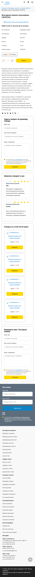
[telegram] (25, 2)
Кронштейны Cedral (8, 472)
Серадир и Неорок (8, 491)
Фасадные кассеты (8, 443)
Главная (4, 8)
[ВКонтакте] (5, 113)
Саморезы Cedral (7, 468)
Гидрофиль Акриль (8, 481)
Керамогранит (7, 449)
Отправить (15, 167)
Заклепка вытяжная (8, 519)
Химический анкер (8, 516)
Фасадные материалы (9, 430)
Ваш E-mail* (6, 398)
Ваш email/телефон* (10, 132)
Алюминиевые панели (9, 446)
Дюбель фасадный (8, 513)
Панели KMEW (25, 8)
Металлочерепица (8, 529)
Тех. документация (8, 497)
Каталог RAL (6, 456)
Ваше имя (5, 390)
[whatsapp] (22, 2)
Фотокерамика (7, 487)
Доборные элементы (9, 433)
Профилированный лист (10, 440)
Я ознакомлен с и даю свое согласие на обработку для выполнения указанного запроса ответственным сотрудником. (18, 419)
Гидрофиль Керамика (9, 484)
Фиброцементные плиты (10, 436)
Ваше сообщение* (9, 142)
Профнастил (6, 526)
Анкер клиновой (7, 503)
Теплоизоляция (7, 452)
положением (18, 159)
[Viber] (15, 113)
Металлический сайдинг (10, 532)
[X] (13, 113)
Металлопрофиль (8, 523)
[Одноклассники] (8, 113)
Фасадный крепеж (8, 500)
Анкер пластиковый (8, 506)
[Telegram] (10, 113)
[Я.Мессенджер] (3, 113)
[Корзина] (28, 3)
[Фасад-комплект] (32, 3)
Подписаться (17, 408)
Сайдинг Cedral (7, 459)
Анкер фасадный (7, 510)
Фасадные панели (13, 8)
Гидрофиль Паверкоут (9, 494)
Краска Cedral (7, 462)
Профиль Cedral (7, 465)
